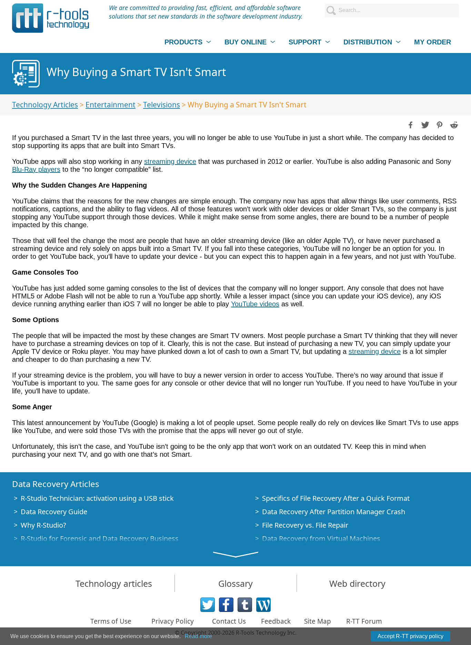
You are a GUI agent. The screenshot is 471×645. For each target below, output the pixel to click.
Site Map (317, 621)
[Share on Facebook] (409, 124)
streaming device (170, 161)
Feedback (276, 621)
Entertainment (111, 104)
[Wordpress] (263, 605)
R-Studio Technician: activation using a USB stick (97, 498)
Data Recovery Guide (54, 511)
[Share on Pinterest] (438, 124)
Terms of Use (110, 621)
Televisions (161, 104)
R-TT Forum (364, 621)
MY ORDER (432, 42)
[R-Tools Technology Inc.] (51, 18)
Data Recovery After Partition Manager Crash (333, 511)
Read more (198, 636)
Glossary (235, 583)
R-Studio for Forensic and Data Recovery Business (100, 538)
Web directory (357, 583)
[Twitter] (207, 605)
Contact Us (229, 621)
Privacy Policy (172, 621)
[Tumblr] (245, 605)
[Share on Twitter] (424, 124)
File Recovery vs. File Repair (305, 525)
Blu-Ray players (36, 169)
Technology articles (114, 583)
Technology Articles (45, 104)
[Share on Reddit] (453, 124)
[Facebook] (226, 605)
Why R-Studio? (43, 525)
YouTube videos (255, 304)
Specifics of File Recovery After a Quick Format (336, 498)
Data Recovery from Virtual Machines (321, 538)
